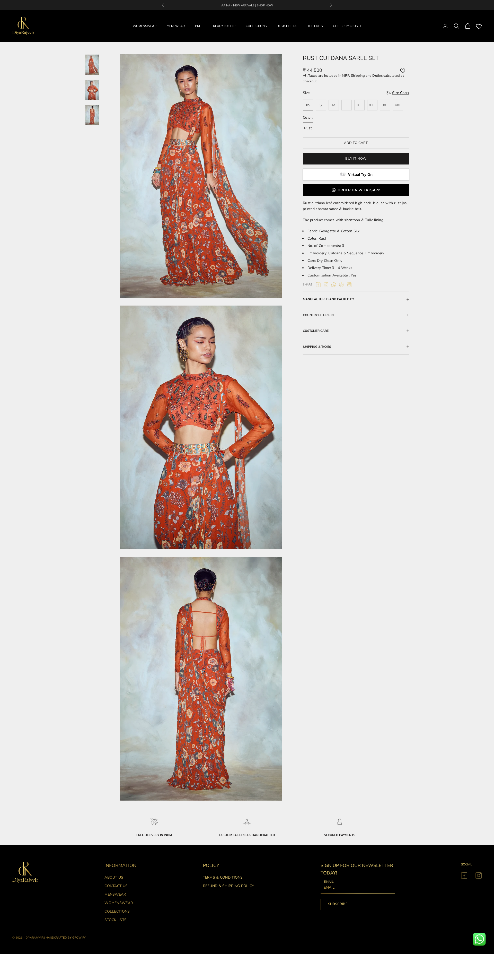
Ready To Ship (224, 26)
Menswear (115, 894)
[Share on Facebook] (318, 284)
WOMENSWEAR (144, 26)
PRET (199, 26)
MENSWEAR (176, 26)
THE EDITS (315, 26)
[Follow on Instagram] (478, 875)
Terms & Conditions (223, 877)
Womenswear (118, 902)
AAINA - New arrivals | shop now (247, 5)
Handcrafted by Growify (66, 938)
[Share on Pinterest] (341, 284)
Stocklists (115, 919)
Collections (117, 911)
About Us (113, 877)
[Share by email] (349, 284)
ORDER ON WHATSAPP (359, 190)
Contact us (116, 885)
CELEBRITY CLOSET (347, 26)
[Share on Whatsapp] (333, 284)
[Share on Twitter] (326, 284)
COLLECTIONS (256, 26)
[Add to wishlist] (403, 70)
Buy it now (355, 158)
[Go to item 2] (92, 89)
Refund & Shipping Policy (228, 885)
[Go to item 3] (92, 115)
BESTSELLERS (287, 26)
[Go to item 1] (92, 64)
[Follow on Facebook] (464, 875)
